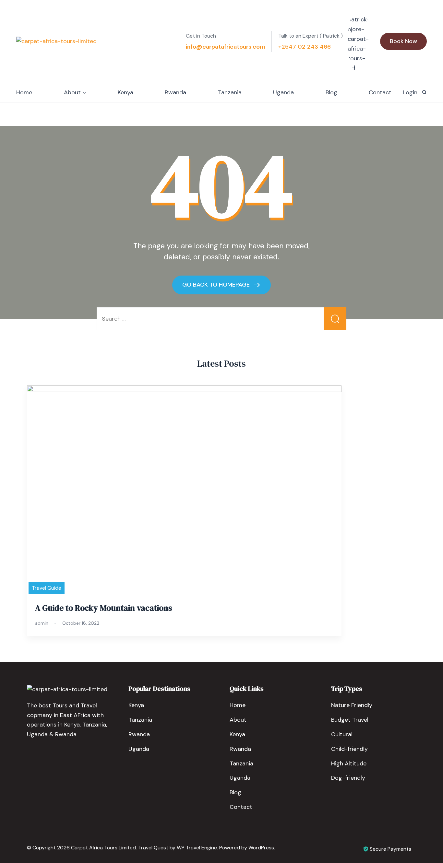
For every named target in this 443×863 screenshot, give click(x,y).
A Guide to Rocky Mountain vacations (103, 607)
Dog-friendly (348, 778)
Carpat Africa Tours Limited (103, 847)
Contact (380, 92)
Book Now (403, 41)
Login (410, 92)
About (72, 92)
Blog (331, 92)
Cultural (342, 734)
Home (24, 92)
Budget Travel (349, 720)
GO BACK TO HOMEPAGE (216, 284)
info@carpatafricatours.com (225, 47)
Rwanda (175, 92)
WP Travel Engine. (197, 847)
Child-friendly (349, 749)
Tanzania (230, 92)
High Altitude (348, 763)
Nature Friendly (351, 705)
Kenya (125, 92)
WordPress (261, 847)
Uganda (283, 92)
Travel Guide (46, 588)
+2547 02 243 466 (304, 47)
